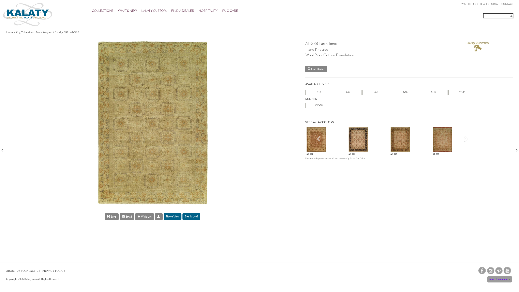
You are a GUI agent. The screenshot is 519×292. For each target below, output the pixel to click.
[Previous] (2, 149)
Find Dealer (318, 69)
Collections (103, 11)
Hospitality (208, 11)
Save (113, 217)
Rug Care (230, 11)
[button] (319, 140)
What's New (127, 11)
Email (128, 217)
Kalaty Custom (154, 11)
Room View (172, 216)
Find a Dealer (182, 11)
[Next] (516, 149)
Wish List (145, 217)
